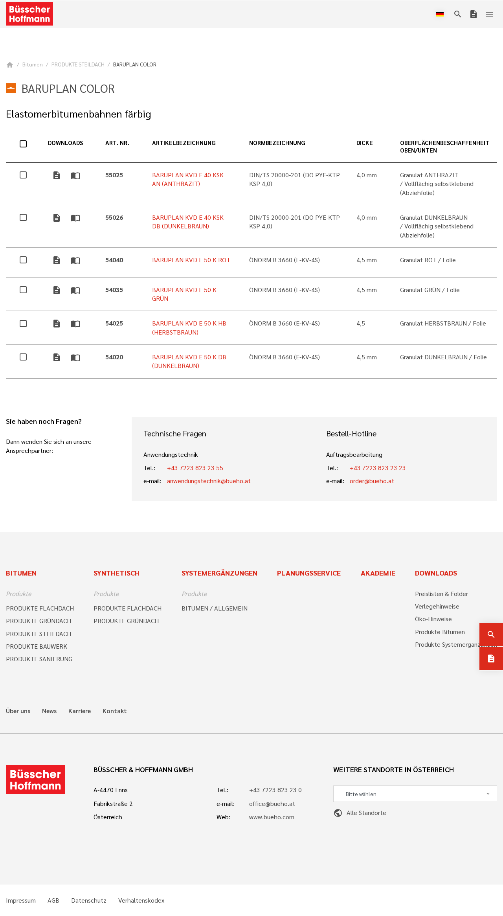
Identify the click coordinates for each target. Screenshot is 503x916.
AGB (53, 900)
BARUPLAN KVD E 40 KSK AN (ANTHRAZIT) (188, 179)
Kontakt (115, 711)
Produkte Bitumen (440, 631)
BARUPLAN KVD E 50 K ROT (191, 260)
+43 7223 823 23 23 (378, 468)
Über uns (18, 711)
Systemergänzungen (219, 572)
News (49, 711)
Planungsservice (309, 572)
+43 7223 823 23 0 (275, 789)
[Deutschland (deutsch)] (441, 14)
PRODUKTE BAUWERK (36, 646)
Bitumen (32, 64)
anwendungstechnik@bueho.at (209, 480)
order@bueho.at (372, 480)
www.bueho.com (271, 817)
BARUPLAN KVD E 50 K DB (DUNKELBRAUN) (189, 361)
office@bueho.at (272, 803)
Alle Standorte (359, 812)
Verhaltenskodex (141, 900)
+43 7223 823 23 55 (195, 468)
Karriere (79, 711)
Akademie (378, 572)
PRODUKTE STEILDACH (78, 64)
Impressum (21, 900)
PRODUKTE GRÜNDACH (38, 620)
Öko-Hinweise (433, 618)
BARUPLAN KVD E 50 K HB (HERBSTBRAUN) (189, 327)
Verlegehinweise (437, 606)
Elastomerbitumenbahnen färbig (78, 113)
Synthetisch (117, 572)
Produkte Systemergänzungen (456, 644)
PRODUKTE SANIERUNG (39, 659)
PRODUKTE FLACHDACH (40, 608)
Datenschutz (88, 900)
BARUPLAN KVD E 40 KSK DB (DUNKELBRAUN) (188, 221)
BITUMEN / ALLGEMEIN (215, 608)
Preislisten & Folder (441, 593)
